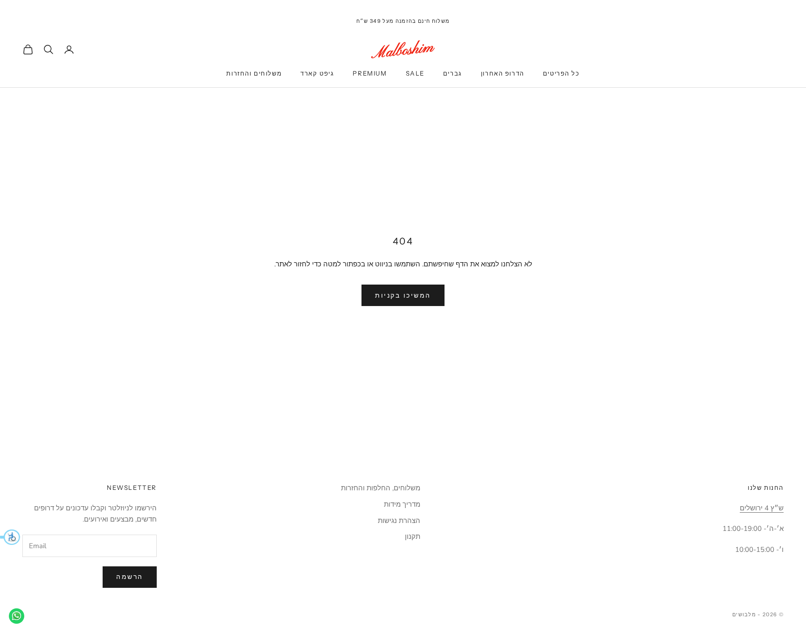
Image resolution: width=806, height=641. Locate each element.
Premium (370, 73)
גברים (452, 73)
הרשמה (129, 576)
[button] (10, 537)
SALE (415, 73)
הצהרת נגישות (399, 520)
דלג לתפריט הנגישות (777, 5)
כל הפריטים (561, 73)
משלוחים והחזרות (254, 73)
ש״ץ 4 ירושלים (762, 508)
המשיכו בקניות (403, 295)
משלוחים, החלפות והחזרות (380, 488)
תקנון (412, 536)
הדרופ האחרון (502, 73)
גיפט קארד (317, 73)
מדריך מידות (402, 504)
